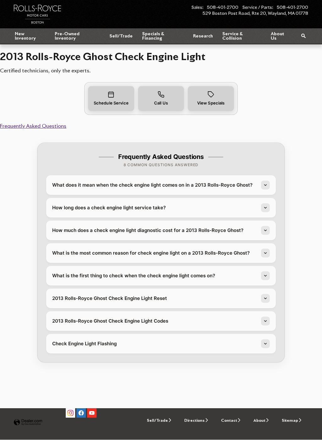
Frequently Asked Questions (33, 126)
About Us (277, 36)
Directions (194, 421)
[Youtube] (92, 413)
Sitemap (290, 421)
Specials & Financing (153, 36)
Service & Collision (232, 36)
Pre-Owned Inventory (67, 36)
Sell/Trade (121, 36)
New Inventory (25, 36)
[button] (111, 99)
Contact (229, 421)
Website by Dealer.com (28, 422)
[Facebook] (81, 413)
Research (203, 36)
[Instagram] (70, 413)
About (259, 421)
